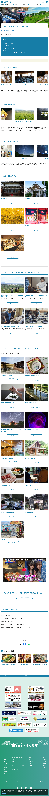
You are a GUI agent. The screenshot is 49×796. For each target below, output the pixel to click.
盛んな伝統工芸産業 (9, 43)
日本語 (44, 757)
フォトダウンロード (15, 767)
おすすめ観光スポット (9, 50)
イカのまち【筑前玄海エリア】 (7, 615)
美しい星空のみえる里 (9, 48)
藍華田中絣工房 (12, 516)
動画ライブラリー (18, 781)
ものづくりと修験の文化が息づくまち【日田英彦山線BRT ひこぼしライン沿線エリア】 (17, 627)
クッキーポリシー (29, 791)
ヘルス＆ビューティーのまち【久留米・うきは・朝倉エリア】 (13, 624)
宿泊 (4, 769)
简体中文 (44, 761)
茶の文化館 (12, 407)
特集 (4, 757)
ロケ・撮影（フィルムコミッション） (18, 765)
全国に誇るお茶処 (8, 45)
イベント (5, 765)
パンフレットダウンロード (30, 781)
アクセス (5, 771)
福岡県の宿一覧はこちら (24, 597)
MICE (13, 763)
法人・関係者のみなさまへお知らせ (17, 757)
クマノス (12, 489)
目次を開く (42, 55)
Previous (3, 78)
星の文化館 (12, 435)
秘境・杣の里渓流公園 (36, 380)
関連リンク (29, 763)
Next (46, 78)
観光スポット (6, 761)
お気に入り (5, 773)
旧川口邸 (36, 489)
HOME (2, 675)
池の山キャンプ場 (36, 462)
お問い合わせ (30, 765)
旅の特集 (6, 675)
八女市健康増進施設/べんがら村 (12, 379)
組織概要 (29, 757)
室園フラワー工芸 (36, 435)
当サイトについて (30, 759)
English (44, 759)
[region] (24, 5)
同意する (4, 793)
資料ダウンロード (15, 769)
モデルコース (6, 759)
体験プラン (5, 763)
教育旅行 (13, 761)
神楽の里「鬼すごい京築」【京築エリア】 (9, 621)
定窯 (36, 516)
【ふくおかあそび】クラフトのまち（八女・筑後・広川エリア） (21, 675)
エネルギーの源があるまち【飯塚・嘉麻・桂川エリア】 (11, 618)
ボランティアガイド (31, 761)
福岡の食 (5, 767)
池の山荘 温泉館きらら (36, 407)
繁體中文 (44, 763)
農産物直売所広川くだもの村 (12, 543)
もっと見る (12, 203)
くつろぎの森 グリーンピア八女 (12, 462)
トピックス (13, 759)
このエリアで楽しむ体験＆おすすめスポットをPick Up (16, 53)
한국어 (44, 765)
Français (44, 767)
